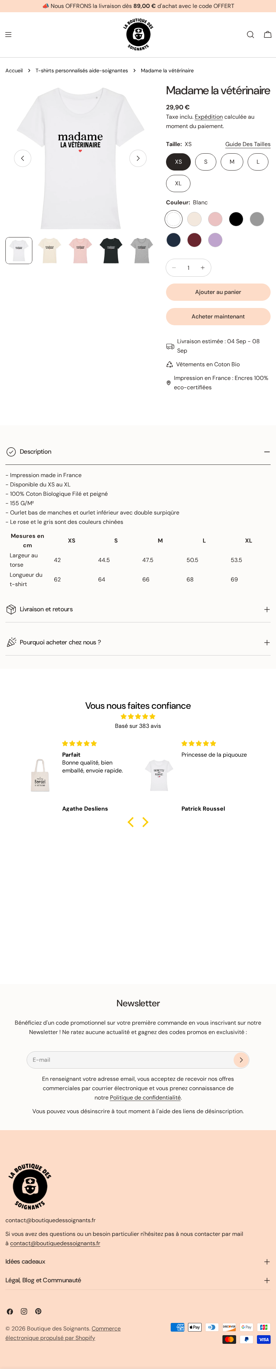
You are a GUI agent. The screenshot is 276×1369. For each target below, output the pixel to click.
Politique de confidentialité (145, 1097)
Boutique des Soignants (58, 1328)
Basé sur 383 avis (138, 726)
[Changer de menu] (8, 34)
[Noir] (236, 219)
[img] (138, 716)
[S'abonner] (241, 1059)
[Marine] (173, 240)
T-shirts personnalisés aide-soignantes (82, 70)
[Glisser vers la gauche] (22, 158)
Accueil (14, 70)
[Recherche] (250, 34)
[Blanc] (173, 219)
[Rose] (215, 219)
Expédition (209, 117)
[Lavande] (215, 240)
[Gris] (256, 219)
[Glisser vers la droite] (138, 158)
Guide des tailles (248, 144)
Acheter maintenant (218, 316)
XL (178, 183)
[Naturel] (194, 219)
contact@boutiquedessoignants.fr (55, 1243)
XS (178, 162)
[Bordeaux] (194, 240)
